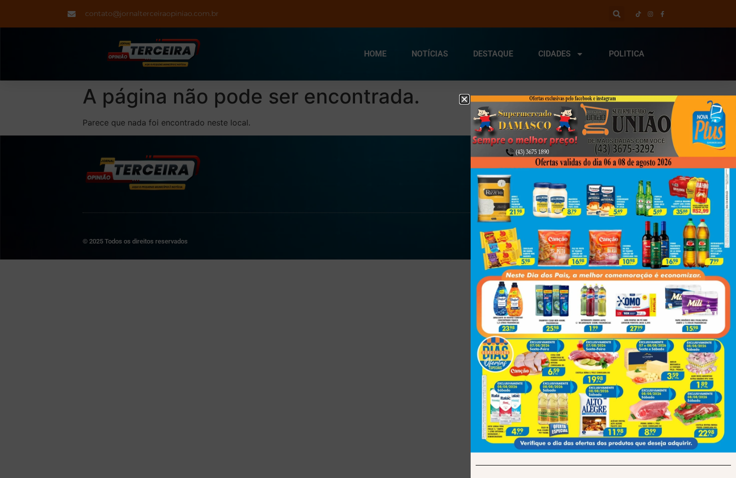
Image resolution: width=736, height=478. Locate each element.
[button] (464, 99)
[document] (368, 239)
